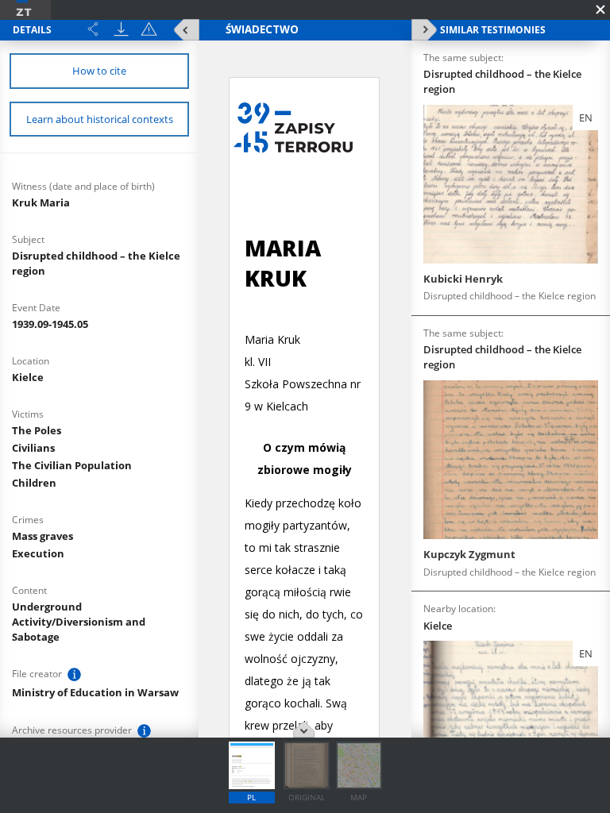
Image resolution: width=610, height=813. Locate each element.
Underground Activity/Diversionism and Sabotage (78, 621)
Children (34, 483)
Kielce (28, 377)
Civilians (33, 448)
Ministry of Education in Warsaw (95, 692)
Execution (38, 553)
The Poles (36, 430)
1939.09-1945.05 (50, 324)
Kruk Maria (41, 202)
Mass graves (42, 536)
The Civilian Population (72, 465)
